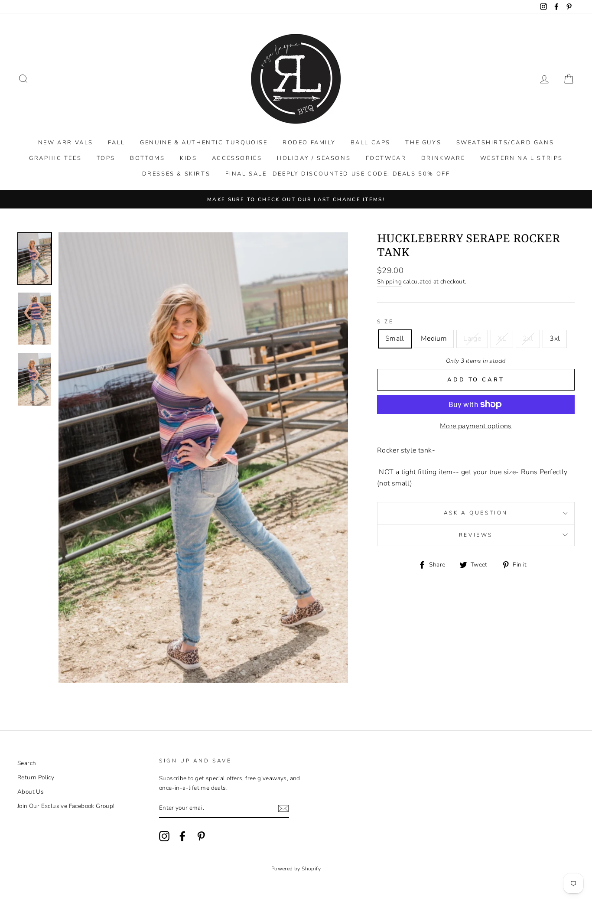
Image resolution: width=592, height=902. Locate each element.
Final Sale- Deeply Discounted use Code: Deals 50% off (337, 174)
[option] (296, 199)
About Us (30, 792)
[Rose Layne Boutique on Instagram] (164, 836)
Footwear (386, 158)
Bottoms (147, 158)
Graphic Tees (55, 158)
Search (26, 763)
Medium (434, 338)
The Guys (423, 143)
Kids (188, 158)
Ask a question (476, 512)
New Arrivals (65, 143)
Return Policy (35, 777)
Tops (106, 158)
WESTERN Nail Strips (521, 158)
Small (394, 338)
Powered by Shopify (296, 868)
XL (502, 338)
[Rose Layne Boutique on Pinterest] (201, 836)
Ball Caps (370, 143)
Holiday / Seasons (314, 158)
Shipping (389, 281)
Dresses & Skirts (176, 174)
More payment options (476, 426)
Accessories (237, 158)
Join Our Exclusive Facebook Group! (66, 806)
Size (385, 321)
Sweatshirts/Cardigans (505, 143)
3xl (555, 338)
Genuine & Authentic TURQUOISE (203, 143)
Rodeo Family (309, 143)
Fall (116, 143)
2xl (528, 338)
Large (472, 338)
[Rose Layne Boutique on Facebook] (182, 836)
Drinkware (443, 158)
